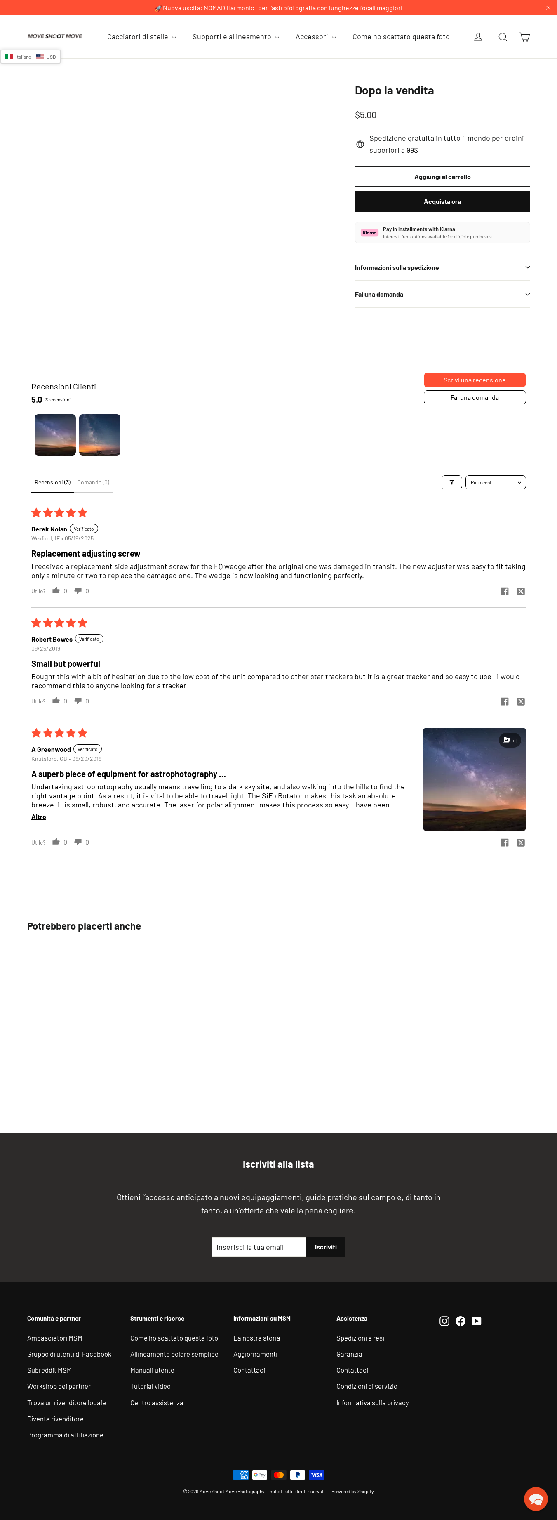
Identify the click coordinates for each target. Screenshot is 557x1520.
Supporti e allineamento (233, 36)
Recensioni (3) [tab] (53, 482)
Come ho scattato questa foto (401, 36)
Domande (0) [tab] (93, 482)
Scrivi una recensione (475, 380)
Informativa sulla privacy (372, 1402)
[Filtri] (452, 482)
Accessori (313, 36)
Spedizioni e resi (360, 1338)
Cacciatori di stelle (138, 36)
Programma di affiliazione (65, 1434)
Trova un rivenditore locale (66, 1402)
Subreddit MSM (49, 1370)
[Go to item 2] (99, 435)
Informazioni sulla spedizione (397, 267)
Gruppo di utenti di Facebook (69, 1354)
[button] (474, 779)
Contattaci (249, 1370)
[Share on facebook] (505, 591)
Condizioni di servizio (366, 1386)
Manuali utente (152, 1370)
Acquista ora (442, 201)
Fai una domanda (379, 294)
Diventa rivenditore (55, 1418)
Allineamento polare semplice (174, 1354)
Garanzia (349, 1354)
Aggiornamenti (255, 1354)
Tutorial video (150, 1386)
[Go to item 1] (55, 435)
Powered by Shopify (352, 1491)
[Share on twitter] (521, 592)
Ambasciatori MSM (54, 1338)
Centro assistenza (156, 1402)
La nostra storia (256, 1338)
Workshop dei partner (59, 1386)
